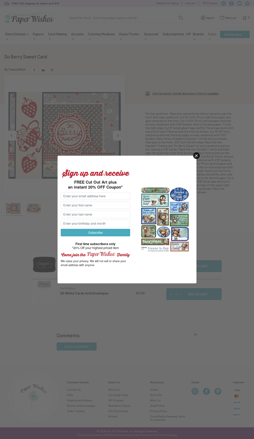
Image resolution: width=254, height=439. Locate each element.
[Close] (196, 155)
